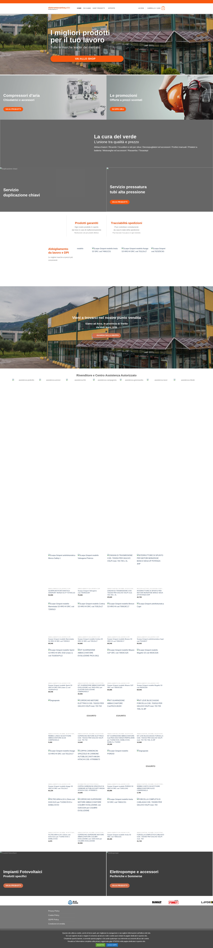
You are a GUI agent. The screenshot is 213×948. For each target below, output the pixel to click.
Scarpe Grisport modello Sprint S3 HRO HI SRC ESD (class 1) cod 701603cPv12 (60, 687)
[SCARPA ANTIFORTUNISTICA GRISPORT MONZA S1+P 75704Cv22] (62, 570)
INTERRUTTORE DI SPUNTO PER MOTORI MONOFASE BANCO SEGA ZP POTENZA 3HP (150, 593)
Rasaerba (132, 150)
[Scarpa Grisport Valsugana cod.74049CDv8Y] (91, 570)
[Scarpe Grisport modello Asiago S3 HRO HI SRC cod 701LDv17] (62, 765)
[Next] (167, 264)
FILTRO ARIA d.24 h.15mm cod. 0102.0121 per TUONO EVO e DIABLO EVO (59, 837)
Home (79, 8)
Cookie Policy (53, 915)
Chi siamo (87, 8)
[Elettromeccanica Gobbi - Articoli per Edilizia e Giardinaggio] (59, 8)
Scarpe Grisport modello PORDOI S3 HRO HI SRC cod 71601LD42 (120, 787)
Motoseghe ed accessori (114, 150)
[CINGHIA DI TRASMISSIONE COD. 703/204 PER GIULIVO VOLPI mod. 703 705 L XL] (121, 570)
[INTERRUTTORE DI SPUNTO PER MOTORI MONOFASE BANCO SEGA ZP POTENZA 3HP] (150, 570)
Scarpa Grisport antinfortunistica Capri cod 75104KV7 (150, 640)
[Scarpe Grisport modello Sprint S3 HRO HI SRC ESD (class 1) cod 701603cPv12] (62, 665)
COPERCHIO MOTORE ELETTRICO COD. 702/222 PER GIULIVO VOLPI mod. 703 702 (91, 738)
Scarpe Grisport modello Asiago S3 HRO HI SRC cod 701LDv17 (60, 787)
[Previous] (76, 264)
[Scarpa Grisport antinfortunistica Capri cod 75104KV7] (150, 618)
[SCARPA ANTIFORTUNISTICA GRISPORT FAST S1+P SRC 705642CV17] (113, 263)
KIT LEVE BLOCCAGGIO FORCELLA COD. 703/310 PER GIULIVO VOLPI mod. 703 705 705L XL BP (150, 738)
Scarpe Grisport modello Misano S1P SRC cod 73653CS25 (120, 686)
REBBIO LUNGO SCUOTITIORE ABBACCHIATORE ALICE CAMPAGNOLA (59, 738)
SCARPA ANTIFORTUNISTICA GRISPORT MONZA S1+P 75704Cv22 (61, 592)
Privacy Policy (53, 911)
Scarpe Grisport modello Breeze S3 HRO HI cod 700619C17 (119, 640)
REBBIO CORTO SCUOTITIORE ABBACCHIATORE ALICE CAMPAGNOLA (148, 788)
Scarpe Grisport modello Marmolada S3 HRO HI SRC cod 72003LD (61, 640)
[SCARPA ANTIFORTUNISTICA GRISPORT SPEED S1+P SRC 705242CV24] (142, 263)
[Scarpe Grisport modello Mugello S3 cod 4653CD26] (150, 665)
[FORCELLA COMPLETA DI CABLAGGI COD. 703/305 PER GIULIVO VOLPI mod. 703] (150, 814)
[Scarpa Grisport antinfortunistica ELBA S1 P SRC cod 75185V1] (83, 263)
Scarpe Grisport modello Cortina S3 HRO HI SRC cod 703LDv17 (90, 640)
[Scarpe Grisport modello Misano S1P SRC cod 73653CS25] (121, 665)
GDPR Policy (53, 920)
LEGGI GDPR (112, 945)
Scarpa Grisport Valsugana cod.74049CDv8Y (87, 592)
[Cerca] (74, 8)
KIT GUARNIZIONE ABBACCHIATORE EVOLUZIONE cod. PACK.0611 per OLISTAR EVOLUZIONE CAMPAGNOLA (91, 688)
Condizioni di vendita (56, 924)
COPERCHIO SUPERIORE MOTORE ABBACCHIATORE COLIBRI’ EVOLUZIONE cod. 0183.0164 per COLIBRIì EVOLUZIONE (91, 838)
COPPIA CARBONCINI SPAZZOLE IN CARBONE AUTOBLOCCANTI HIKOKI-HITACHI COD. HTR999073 (91, 788)
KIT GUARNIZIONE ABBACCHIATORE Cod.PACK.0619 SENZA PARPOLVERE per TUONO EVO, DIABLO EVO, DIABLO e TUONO (121, 739)
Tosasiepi (143, 150)
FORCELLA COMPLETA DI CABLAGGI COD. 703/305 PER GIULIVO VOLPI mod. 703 (150, 837)
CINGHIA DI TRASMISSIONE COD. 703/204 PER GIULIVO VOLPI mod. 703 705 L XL (119, 593)
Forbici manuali (179, 147)
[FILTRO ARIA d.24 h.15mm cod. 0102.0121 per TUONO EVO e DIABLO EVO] (62, 814)
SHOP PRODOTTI (99, 8)
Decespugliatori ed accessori (156, 147)
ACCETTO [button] (100, 945)
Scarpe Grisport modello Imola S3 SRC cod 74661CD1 (119, 836)
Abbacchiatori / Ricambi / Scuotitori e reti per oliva (117, 147)
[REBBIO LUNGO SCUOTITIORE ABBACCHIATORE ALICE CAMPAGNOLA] (62, 715)
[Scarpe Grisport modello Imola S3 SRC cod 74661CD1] (121, 814)
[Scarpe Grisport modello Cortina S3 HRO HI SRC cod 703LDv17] (91, 618)
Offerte (111, 8)
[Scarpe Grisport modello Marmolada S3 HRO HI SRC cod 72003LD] (62, 618)
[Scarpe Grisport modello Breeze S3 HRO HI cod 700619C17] (121, 618)
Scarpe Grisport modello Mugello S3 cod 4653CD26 (149, 686)
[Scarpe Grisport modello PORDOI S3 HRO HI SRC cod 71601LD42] (121, 765)
